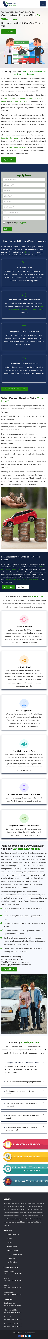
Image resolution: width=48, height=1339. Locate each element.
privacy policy (21, 222)
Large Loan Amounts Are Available (24, 825)
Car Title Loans (10, 98)
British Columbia (13, 1235)
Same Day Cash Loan (9, 138)
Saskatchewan (12, 1246)
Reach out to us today (17, 147)
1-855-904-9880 (16, 1274)
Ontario (9, 1242)
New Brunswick (12, 1250)
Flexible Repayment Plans (24, 751)
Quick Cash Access (24, 626)
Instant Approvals (24, 710)
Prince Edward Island (14, 1254)
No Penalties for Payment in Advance (24, 794)
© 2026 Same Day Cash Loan (24, 1333)
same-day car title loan (25, 895)
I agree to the (16, 222)
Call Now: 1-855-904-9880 (14, 389)
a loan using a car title (22, 856)
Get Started (23, 587)
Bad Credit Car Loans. (18, 101)
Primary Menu (43, 3)
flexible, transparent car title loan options (22, 579)
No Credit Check (24, 667)
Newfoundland (12, 1262)
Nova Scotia (11, 1258)
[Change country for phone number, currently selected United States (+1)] (5, 212)
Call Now (9, 160)
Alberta (9, 1238)
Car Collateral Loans (25, 98)
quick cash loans (29, 252)
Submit (7, 229)
